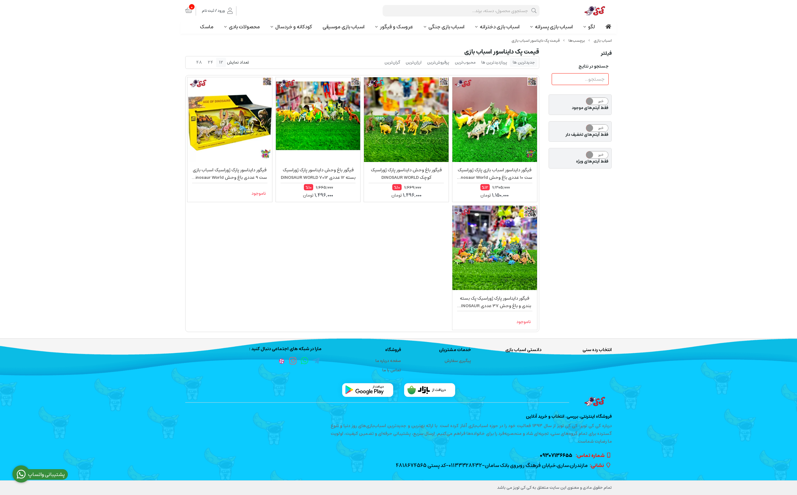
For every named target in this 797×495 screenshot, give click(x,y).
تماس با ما (391, 370)
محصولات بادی (244, 26)
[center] (534, 11)
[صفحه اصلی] (603, 40)
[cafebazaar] (429, 390)
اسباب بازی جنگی (446, 26)
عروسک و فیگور (396, 26)
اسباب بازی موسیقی (344, 26)
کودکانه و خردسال (293, 26)
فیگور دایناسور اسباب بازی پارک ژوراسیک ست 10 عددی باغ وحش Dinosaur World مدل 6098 (494, 173)
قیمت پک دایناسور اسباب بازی (536, 40)
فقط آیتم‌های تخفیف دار (586, 134)
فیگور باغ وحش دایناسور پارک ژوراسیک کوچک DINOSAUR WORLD (406, 173)
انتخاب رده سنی (597, 350)
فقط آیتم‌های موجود (590, 108)
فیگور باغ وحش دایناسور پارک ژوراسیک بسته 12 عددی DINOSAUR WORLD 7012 (318, 173)
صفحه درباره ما (388, 360)
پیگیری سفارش (458, 360)
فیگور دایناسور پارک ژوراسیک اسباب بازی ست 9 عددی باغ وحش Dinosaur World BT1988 (230, 173)
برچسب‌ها (576, 40)
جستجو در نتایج (593, 66)
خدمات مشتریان (455, 350)
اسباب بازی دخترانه (500, 26)
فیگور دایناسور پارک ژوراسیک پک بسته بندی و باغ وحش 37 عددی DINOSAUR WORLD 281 (494, 302)
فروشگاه (393, 350)
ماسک (207, 26)
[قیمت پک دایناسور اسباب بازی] (398, 401)
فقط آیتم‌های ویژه (592, 161)
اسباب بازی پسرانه (554, 26)
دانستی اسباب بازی (523, 350)
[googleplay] (367, 390)
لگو (591, 26)
